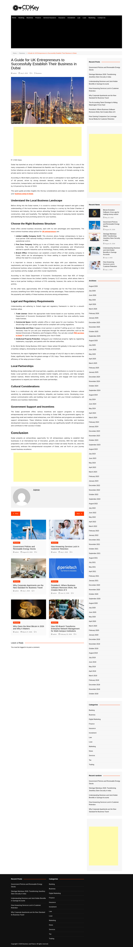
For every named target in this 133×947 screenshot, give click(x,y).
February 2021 (94, 576)
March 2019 (93, 675)
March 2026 (93, 309)
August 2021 (93, 558)
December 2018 (94, 684)
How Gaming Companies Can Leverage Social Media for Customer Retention (103, 118)
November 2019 (94, 644)
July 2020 (92, 608)
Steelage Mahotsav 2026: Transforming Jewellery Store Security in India (102, 76)
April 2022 (92, 522)
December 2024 (94, 377)
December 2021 (94, 540)
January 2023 (93, 481)
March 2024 (93, 417)
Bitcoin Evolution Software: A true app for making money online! (111, 212)
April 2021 (92, 571)
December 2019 (94, 639)
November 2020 (94, 589)
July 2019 (92, 657)
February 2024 (94, 422)
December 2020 (94, 585)
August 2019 (93, 653)
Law (78, 18)
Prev (16, 513)
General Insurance (49, 18)
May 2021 (92, 567)
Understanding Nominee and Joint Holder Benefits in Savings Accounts (103, 83)
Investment (71, 18)
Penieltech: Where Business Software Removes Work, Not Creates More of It (64, 587)
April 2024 (92, 413)
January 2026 (93, 318)
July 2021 (92, 562)
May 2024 (92, 408)
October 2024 (93, 386)
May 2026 (92, 300)
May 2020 (92, 617)
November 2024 (94, 381)
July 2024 (92, 399)
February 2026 (94, 313)
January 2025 (93, 372)
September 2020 (94, 598)
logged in (23, 647)
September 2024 (94, 390)
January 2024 (93, 426)
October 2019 (93, 648)
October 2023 (93, 440)
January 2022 (93, 535)
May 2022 (92, 517)
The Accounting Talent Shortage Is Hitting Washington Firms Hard (103, 104)
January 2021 (93, 580)
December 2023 (94, 431)
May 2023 (92, 463)
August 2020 (93, 603)
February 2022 (94, 531)
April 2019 (92, 671)
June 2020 (92, 612)
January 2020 (93, 635)
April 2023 (92, 467)
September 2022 (94, 499)
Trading (91, 764)
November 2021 (94, 544)
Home (14, 18)
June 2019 (92, 662)
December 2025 (94, 322)
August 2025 (93, 340)
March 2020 (93, 626)
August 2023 (93, 449)
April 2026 (92, 304)
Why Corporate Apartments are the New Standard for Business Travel (102, 97)
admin (15, 73)
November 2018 (94, 689)
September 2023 (94, 445)
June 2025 (92, 349)
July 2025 (92, 345)
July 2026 (92, 291)
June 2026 (92, 295)
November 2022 (94, 490)
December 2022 (94, 485)
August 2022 (93, 503)
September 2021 (94, 553)
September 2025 (94, 336)
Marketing (92, 18)
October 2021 (93, 549)
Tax (90, 760)
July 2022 (92, 508)
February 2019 (94, 680)
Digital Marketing (95, 719)
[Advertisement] (66, 34)
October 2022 (93, 494)
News (91, 751)
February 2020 (94, 630)
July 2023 (92, 454)
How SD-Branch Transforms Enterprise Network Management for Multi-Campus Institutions (65, 628)
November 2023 (94, 436)
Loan (84, 18)
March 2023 (93, 472)
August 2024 (93, 395)
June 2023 (92, 458)
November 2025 (94, 327)
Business (30, 18)
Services (92, 755)
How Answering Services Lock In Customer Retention (104, 90)
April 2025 (92, 359)
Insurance (61, 18)
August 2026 (93, 286)
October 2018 (93, 694)
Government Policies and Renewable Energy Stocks (104, 69)
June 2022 (92, 512)
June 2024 (92, 404)
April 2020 (92, 621)
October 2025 (93, 331)
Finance (38, 18)
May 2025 (92, 354)
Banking (21, 18)
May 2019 (92, 666)
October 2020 (93, 594)
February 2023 (94, 476)
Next (78, 513)
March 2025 (93, 363)
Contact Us (101, 18)
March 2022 (93, 526)
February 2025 (94, 368)
